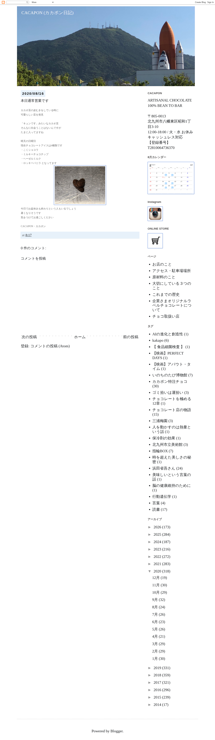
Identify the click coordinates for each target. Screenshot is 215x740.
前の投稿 (130, 337)
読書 (156, 509)
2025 (158, 534)
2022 (158, 557)
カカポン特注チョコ (169, 382)
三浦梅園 (159, 421)
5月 (155, 629)
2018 (158, 675)
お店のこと (162, 264)
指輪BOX (160, 451)
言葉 (156, 503)
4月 (155, 636)
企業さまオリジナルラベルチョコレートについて (172, 305)
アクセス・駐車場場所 (171, 271)
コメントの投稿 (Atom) (50, 346)
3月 (155, 644)
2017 (158, 682)
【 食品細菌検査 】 (168, 347)
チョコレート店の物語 (171, 410)
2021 (158, 564)
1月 (155, 659)
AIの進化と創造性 (167, 334)
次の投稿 (29, 337)
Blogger (116, 731)
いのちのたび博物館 (169, 375)
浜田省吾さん (163, 468)
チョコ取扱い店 (165, 316)
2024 (158, 542)
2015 (158, 697)
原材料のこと (163, 277)
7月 (155, 614)
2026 (158, 527)
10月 (156, 592)
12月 (156, 578)
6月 (155, 622)
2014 (158, 705)
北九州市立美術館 (167, 445)
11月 (156, 585)
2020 (158, 571)
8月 (155, 607)
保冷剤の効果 (163, 438)
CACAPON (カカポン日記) (45, 12)
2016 (158, 690)
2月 (155, 651)
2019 (158, 668)
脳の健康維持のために (171, 486)
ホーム (80, 337)
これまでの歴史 (166, 294)
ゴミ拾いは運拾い (167, 393)
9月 (155, 600)
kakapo (157, 340)
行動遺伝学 (161, 497)
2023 (158, 549)
